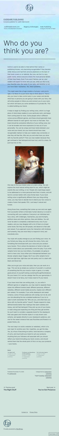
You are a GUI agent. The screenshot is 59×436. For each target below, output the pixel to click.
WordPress (19, 429)
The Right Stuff (11, 352)
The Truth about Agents (42, 352)
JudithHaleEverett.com (13, 27)
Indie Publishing (47, 27)
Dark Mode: (53, 434)
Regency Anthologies (31, 27)
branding (41, 375)
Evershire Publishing (14, 19)
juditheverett (12, 373)
